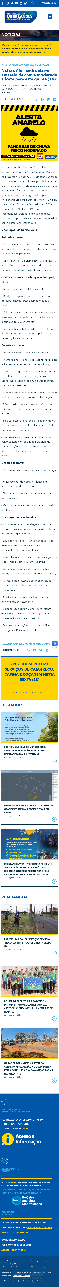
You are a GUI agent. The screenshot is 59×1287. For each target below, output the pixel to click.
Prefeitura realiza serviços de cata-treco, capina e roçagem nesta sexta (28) (27, 943)
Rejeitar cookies (25, 1281)
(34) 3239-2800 (15, 1124)
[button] (50, 16)
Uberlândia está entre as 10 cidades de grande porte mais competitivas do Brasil (28, 809)
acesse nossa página (39, 1228)
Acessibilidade (50, 3)
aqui (25, 1129)
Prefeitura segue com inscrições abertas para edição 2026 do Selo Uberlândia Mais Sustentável (25, 750)
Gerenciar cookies (10, 1281)
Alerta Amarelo (13, 65)
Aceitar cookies (39, 1281)
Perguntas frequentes (14, 1233)
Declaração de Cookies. (21, 1276)
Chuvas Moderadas (37, 65)
